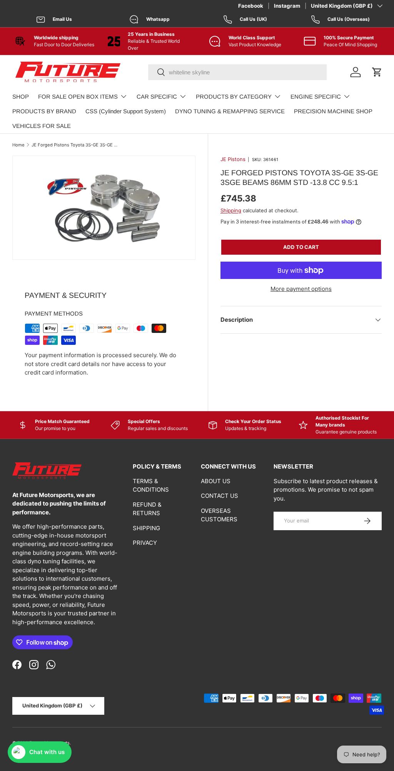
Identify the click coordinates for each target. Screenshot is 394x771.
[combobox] (237, 72)
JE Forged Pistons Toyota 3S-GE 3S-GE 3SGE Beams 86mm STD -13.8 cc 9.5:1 (75, 145)
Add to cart (301, 247)
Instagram (287, 6)
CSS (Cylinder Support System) (125, 111)
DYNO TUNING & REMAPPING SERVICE (230, 111)
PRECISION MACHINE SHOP (333, 111)
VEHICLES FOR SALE (41, 126)
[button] (377, 72)
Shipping (230, 210)
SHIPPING (146, 528)
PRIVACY (145, 542)
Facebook (250, 6)
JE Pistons (232, 159)
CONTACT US (219, 495)
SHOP (20, 96)
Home (18, 145)
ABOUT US (215, 481)
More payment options (301, 288)
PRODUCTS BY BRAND (44, 111)
